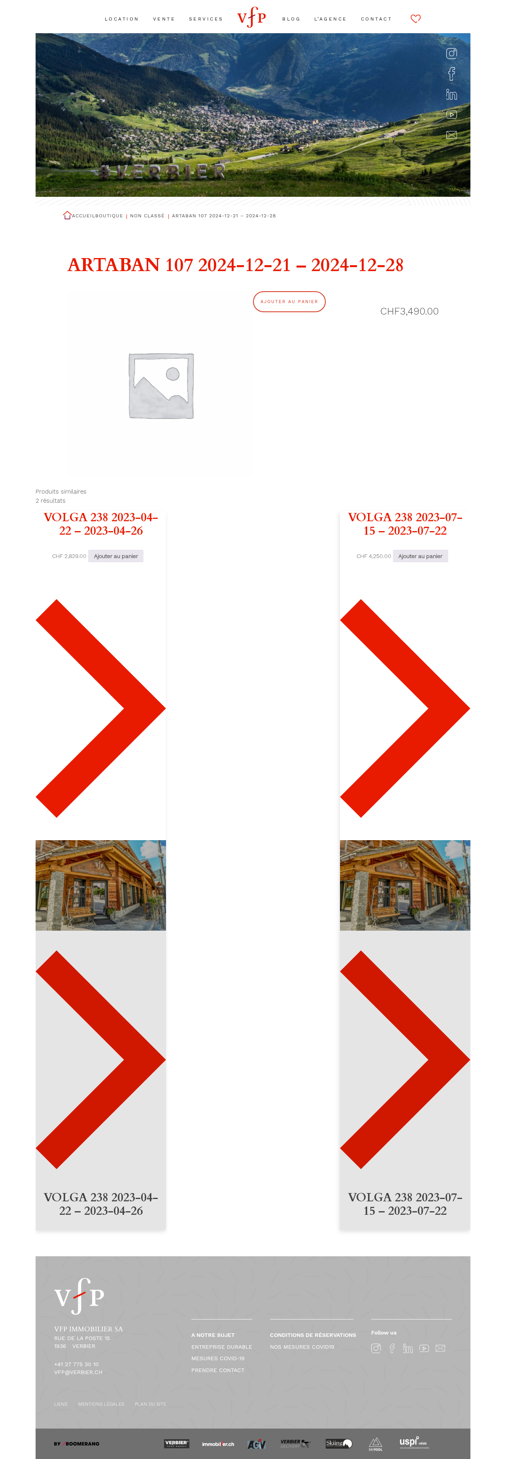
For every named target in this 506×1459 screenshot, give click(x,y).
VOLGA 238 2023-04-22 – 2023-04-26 (100, 524)
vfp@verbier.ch (78, 1372)
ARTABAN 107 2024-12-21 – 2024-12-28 (224, 216)
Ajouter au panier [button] (116, 556)
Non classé (147, 216)
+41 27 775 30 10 (76, 1364)
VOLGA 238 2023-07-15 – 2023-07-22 (405, 524)
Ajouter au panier (289, 301)
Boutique (109, 216)
